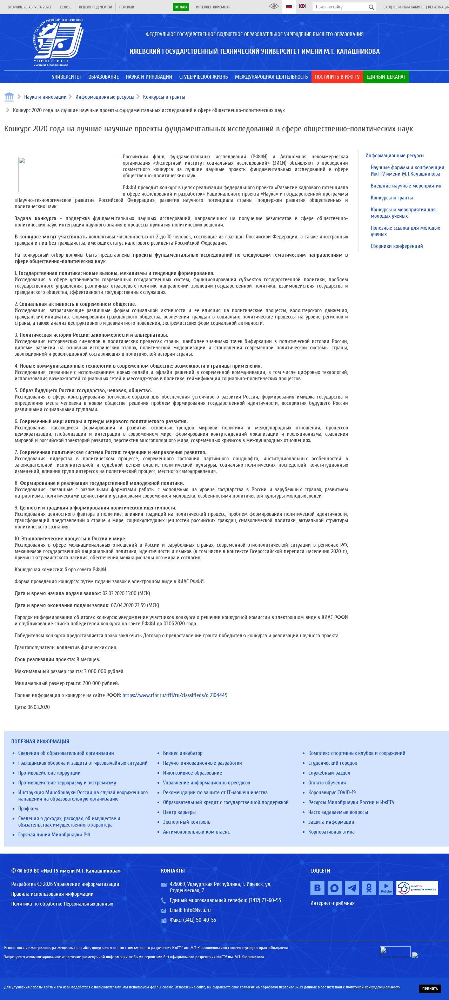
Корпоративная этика (331, 832)
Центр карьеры (179, 812)
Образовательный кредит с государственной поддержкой (226, 802)
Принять (430, 988)
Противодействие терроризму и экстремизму (67, 782)
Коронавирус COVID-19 (332, 792)
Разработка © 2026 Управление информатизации (65, 884)
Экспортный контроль (186, 822)
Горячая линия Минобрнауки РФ (54, 834)
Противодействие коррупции (49, 773)
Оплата (181, 7)
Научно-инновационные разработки (202, 763)
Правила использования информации (52, 894)
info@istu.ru (197, 910)
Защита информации (331, 822)
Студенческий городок (332, 763)
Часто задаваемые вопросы (338, 812)
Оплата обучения (327, 782)
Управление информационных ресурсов (206, 782)
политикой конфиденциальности (373, 987)
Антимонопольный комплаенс (196, 832)
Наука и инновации (45, 97)
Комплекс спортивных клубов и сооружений (357, 753)
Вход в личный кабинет (404, 7)
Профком (28, 808)
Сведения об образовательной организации (66, 753)
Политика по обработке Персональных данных (62, 904)
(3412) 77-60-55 (265, 900)
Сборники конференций (397, 246)
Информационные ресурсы (104, 97)
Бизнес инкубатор (182, 753)
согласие (247, 987)
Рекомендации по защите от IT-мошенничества (215, 792)
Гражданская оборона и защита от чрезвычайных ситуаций (83, 763)
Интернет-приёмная (213, 7)
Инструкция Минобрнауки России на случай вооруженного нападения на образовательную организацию (83, 795)
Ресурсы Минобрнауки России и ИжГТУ (351, 802)
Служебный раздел (329, 773)
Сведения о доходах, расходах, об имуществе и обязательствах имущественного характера (69, 821)
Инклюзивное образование (192, 773)
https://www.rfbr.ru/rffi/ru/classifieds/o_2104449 (174, 695)
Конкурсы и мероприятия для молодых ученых (403, 212)
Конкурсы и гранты (164, 97)
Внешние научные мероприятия (406, 186)
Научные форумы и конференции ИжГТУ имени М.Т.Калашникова (407, 170)
